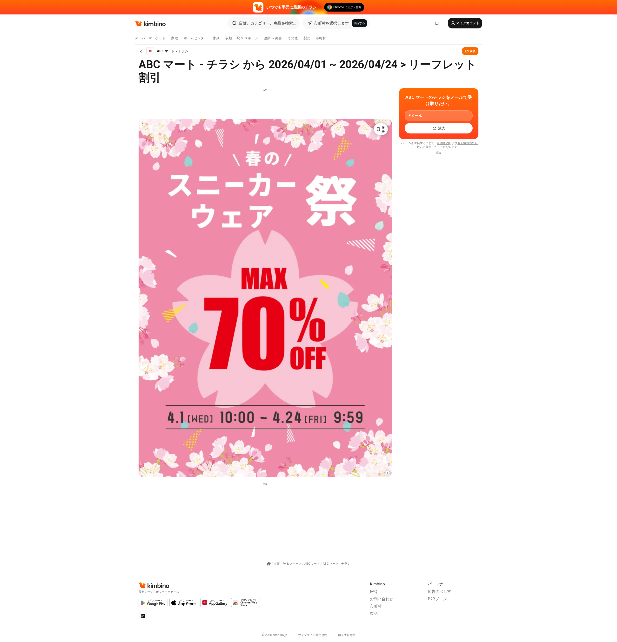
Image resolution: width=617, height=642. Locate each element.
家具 (216, 38)
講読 (473, 51)
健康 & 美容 (273, 38)
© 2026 (274, 635)
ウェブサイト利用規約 (312, 635)
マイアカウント (467, 23)
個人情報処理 (346, 635)
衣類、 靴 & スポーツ (241, 38)
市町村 (321, 38)
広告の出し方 (439, 591)
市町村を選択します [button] (331, 23)
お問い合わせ (381, 599)
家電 (174, 38)
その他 (293, 38)
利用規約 (443, 143)
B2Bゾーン (437, 599)
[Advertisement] (265, 102)
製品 (306, 38)
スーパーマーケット (150, 38)
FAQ (373, 591)
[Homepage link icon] (269, 564)
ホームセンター (195, 38)
